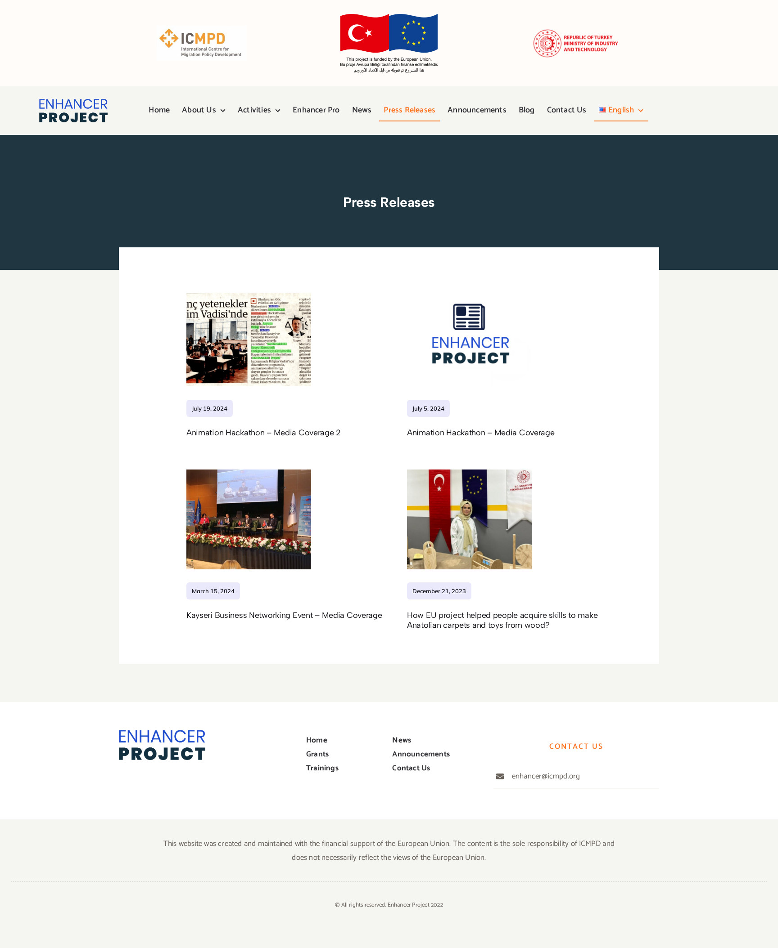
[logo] (73, 102)
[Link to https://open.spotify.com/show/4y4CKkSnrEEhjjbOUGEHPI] (707, 111)
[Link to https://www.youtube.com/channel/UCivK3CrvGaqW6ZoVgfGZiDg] (691, 111)
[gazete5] (248, 290)
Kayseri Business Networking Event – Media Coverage (284, 615)
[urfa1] (469, 473)
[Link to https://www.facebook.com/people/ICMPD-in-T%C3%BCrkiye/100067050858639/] (661, 110)
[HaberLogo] (469, 290)
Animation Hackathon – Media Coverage (481, 433)
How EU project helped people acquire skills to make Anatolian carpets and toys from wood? (502, 620)
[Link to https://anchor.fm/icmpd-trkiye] (722, 110)
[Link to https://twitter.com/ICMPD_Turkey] (140, 782)
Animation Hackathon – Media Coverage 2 (263, 433)
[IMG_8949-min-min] (248, 473)
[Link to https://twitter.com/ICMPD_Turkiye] (676, 111)
